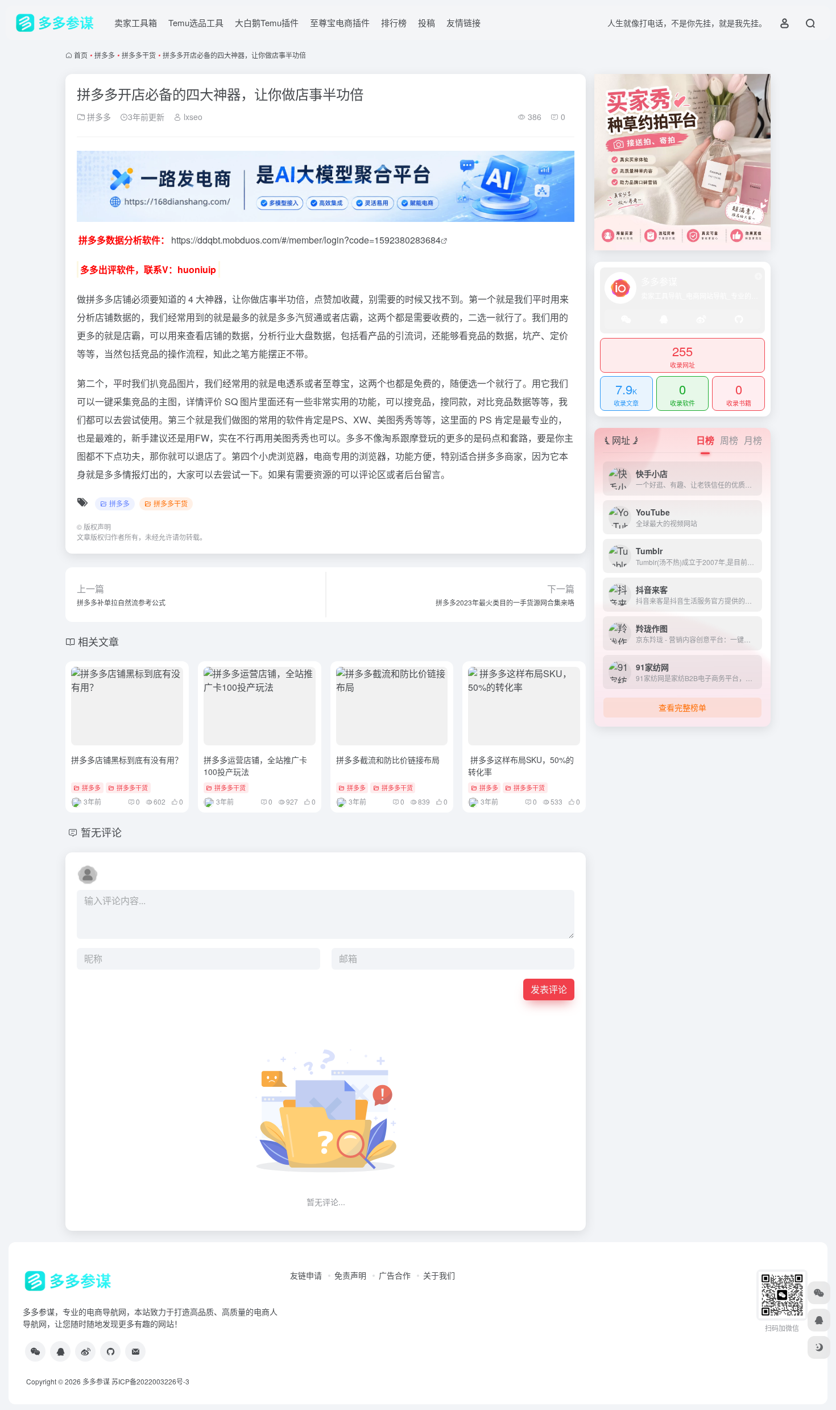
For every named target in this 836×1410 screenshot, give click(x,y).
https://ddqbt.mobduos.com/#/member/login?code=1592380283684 (306, 239)
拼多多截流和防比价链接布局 (388, 759)
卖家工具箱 (135, 22)
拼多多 (104, 55)
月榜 (753, 440)
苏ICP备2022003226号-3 (150, 1381)
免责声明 (350, 1275)
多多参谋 (96, 1381)
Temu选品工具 (196, 22)
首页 (81, 55)
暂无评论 (101, 831)
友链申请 (306, 1275)
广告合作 (395, 1275)
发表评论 (549, 989)
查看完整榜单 (682, 707)
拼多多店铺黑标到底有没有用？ (127, 759)
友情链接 (463, 22)
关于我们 (439, 1275)
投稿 (426, 22)
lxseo (191, 116)
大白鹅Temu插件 (267, 22)
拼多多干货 (139, 55)
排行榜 (394, 22)
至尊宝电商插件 (340, 22)
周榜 (729, 440)
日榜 (705, 440)
